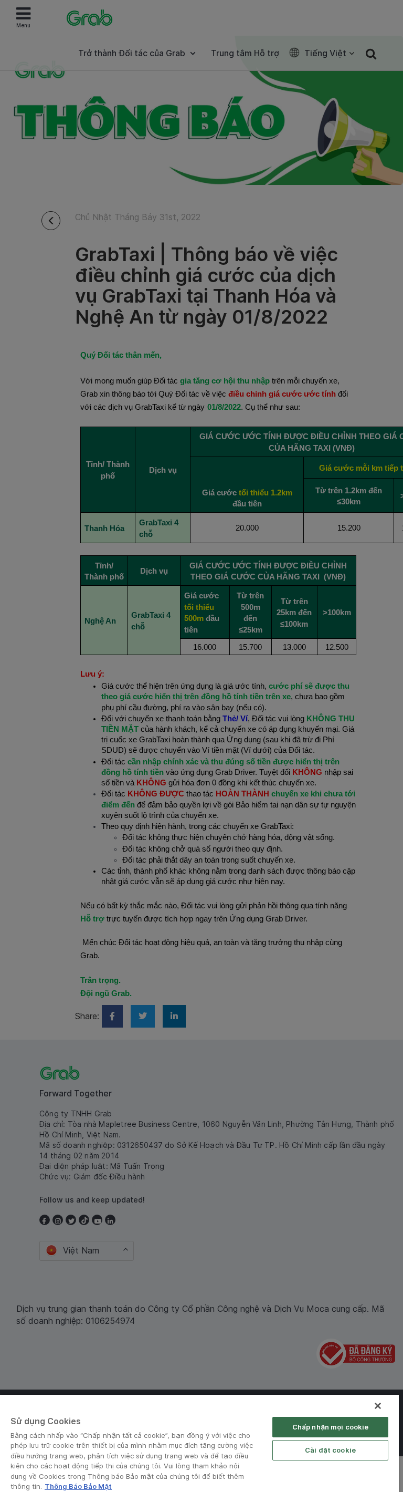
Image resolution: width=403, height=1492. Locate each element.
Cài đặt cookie (330, 1450)
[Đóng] (378, 1406)
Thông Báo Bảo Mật (78, 1486)
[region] (199, 1443)
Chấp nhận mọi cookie (330, 1427)
